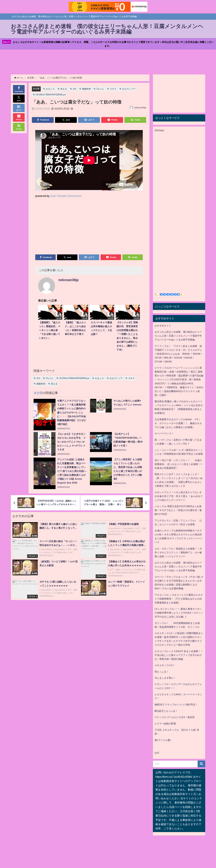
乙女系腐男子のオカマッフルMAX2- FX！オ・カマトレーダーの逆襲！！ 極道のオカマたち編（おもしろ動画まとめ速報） (178, 423)
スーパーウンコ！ (164, 433)
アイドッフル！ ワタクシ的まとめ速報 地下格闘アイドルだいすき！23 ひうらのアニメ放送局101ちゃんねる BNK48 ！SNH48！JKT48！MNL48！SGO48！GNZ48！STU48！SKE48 (179, 354)
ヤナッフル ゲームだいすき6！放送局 (174, 717)
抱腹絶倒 (86, 89)
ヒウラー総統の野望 (165, 723)
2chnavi (159, 130)
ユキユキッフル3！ (165, 665)
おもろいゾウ (128, 89)
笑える (63, 89)
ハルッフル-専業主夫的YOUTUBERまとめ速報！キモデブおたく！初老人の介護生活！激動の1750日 (178, 510)
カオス (113, 89)
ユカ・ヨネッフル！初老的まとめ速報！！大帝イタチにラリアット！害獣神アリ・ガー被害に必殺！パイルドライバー (178, 552)
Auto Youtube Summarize (66, 195)
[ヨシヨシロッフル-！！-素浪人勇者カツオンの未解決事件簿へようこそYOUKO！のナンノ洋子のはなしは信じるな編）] (179, 613)
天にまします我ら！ (165, 678)
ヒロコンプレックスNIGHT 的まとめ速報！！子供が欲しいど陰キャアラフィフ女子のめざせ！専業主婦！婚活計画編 (179, 655)
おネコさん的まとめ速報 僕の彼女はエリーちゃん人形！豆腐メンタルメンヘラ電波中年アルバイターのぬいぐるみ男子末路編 (178, 336)
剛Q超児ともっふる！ (166, 711)
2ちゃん (100, 89)
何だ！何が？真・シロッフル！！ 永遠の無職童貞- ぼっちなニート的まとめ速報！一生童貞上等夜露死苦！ (179, 464)
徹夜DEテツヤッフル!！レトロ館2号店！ (176, 704)
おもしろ (50, 89)
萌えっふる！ (162, 671)
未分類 (36, 89)
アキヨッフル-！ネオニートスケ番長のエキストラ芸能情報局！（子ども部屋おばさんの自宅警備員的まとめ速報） (179, 599)
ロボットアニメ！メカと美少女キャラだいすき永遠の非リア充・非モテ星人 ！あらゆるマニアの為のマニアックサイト (178, 496)
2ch (74, 89)
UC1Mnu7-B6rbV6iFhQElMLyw (51, 94)
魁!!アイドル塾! (163, 740)
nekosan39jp (140, 108)
